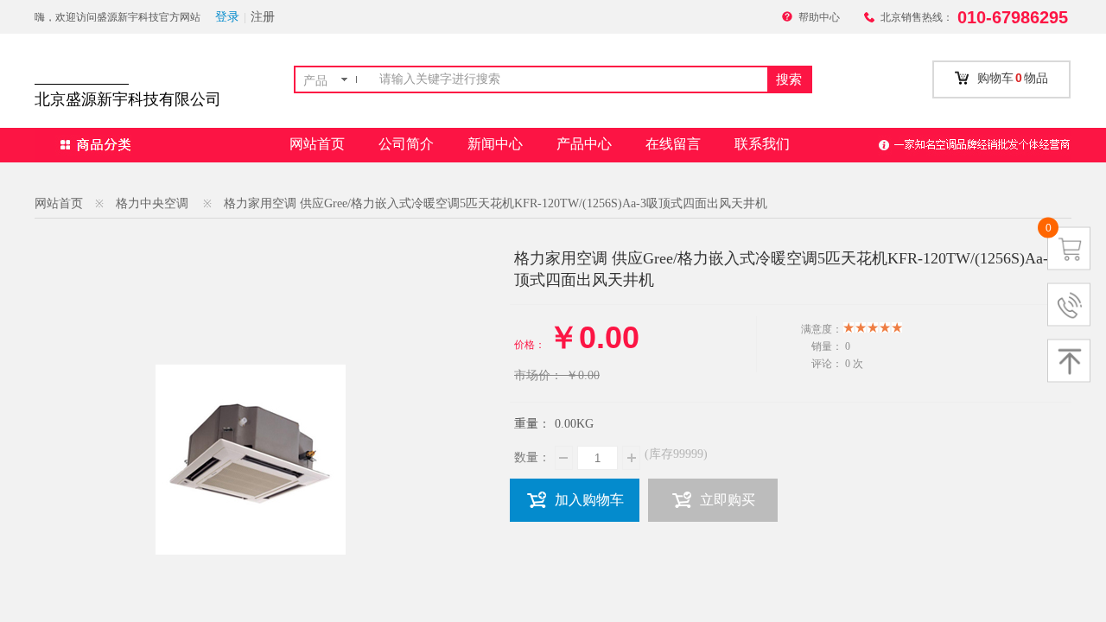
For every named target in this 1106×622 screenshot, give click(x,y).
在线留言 (673, 143)
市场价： (538, 375)
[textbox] (569, 79)
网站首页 (317, 143)
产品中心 (584, 143)
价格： (529, 345)
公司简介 (406, 143)
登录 (227, 16)
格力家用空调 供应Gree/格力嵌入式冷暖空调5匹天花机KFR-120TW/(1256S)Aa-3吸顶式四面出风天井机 (495, 203)
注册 (263, 16)
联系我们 (762, 143)
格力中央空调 (152, 203)
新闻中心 (495, 143)
